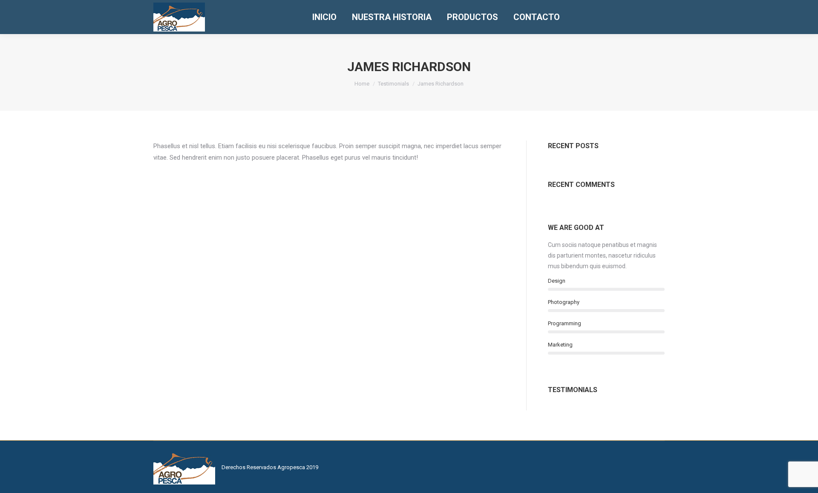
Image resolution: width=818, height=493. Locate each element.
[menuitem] (324, 17)
